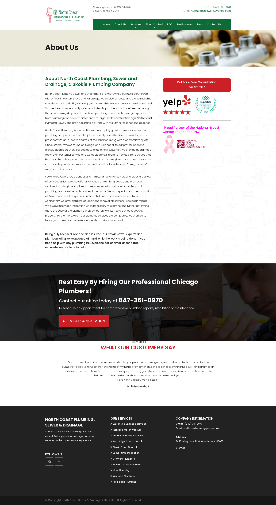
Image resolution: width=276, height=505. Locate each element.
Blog (200, 24)
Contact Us (214, 24)
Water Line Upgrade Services (129, 424)
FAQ (169, 24)
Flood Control (154, 24)
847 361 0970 (196, 87)
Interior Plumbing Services (128, 435)
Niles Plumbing (121, 470)
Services (135, 24)
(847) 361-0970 (221, 7)
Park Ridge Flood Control (127, 441)
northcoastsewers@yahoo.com (211, 11)
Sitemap (180, 448)
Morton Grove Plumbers (127, 464)
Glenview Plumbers (124, 458)
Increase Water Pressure (127, 429)
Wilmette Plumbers (124, 476)
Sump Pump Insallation (126, 452)
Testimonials (185, 24)
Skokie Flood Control (125, 447)
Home (106, 24)
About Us (120, 24)
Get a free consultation (84, 321)
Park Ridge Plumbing (124, 481)
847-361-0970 (140, 300)
